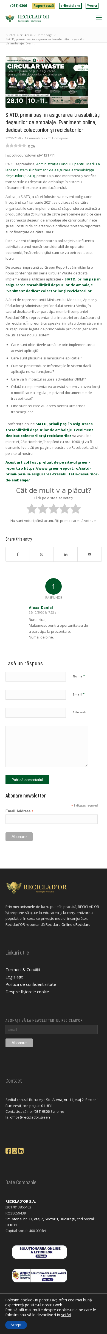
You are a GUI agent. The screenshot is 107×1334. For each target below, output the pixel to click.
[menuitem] (18, 5)
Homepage (60, 138)
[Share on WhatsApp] (42, 554)
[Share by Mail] (89, 554)
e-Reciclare (70, 5)
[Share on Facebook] (18, 554)
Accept (16, 1324)
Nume (79, 676)
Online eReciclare (76, 924)
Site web (79, 712)
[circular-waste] (46, 82)
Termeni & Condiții (22, 969)
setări (66, 1314)
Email (79, 694)
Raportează (43, 5)
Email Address (19, 811)
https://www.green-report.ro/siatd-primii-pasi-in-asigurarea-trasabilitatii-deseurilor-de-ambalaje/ (52, 474)
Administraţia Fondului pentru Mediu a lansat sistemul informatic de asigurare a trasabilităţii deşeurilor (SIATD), (52, 169)
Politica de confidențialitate (30, 984)
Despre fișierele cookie (27, 991)
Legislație (14, 977)
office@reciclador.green (30, 1117)
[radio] (32, 509)
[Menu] (99, 17)
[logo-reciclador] (44, 18)
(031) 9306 (18, 5)
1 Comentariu (35, 138)
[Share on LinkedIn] (65, 554)
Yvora (92, 5)
